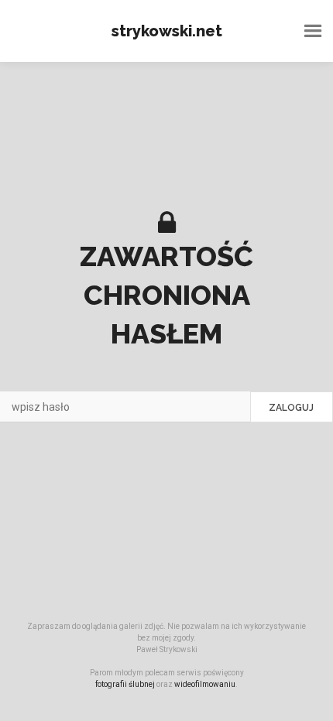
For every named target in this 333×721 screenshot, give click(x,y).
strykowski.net (167, 31)
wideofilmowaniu (204, 684)
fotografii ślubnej (125, 684)
